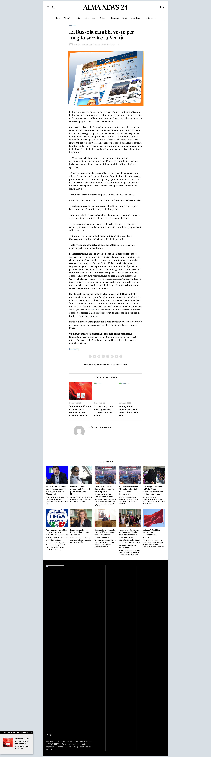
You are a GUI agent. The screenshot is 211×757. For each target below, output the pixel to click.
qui (92, 309)
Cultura (102, 18)
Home (58, 18)
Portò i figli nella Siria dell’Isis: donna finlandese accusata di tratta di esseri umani (153, 490)
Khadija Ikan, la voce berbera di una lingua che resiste (79, 532)
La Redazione (150, 18)
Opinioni (72, 25)
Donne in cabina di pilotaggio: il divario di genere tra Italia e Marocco (80, 490)
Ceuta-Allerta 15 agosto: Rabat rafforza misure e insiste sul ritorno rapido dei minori (105, 534)
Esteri (87, 18)
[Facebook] (160, 7)
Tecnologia (115, 18)
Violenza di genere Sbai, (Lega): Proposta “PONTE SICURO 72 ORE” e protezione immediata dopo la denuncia (57, 535)
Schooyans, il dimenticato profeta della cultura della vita (129, 411)
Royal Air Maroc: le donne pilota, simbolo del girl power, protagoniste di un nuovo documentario (104, 491)
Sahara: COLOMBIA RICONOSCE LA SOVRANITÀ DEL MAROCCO (151, 534)
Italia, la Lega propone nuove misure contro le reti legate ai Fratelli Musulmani (56, 490)
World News (135, 18)
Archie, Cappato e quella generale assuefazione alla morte (103, 411)
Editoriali (67, 18)
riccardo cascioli (119, 365)
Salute (125, 18)
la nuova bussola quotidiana (96, 365)
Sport (94, 18)
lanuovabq (74, 349)
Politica (78, 18)
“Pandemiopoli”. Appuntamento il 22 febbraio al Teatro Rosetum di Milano (80, 411)
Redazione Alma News (99, 427)
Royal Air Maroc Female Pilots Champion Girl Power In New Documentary (129, 490)
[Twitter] (163, 7)
